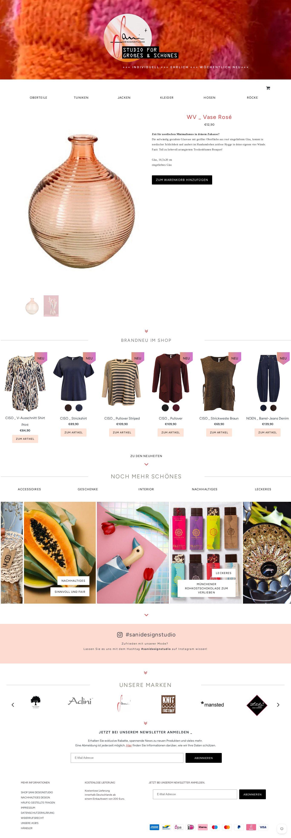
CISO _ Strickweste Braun (219, 418)
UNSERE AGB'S (29, 823)
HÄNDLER (27, 828)
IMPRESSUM (28, 807)
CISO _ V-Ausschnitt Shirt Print (25, 421)
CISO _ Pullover (170, 418)
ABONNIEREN (203, 758)
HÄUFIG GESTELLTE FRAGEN (38, 802)
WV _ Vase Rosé (209, 117)
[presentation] (13, 705)
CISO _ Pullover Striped (122, 418)
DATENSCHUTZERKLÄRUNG (37, 812)
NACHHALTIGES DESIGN (35, 797)
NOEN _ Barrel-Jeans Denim (267, 418)
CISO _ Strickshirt (73, 418)
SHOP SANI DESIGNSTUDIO (37, 792)
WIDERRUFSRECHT (32, 817)
